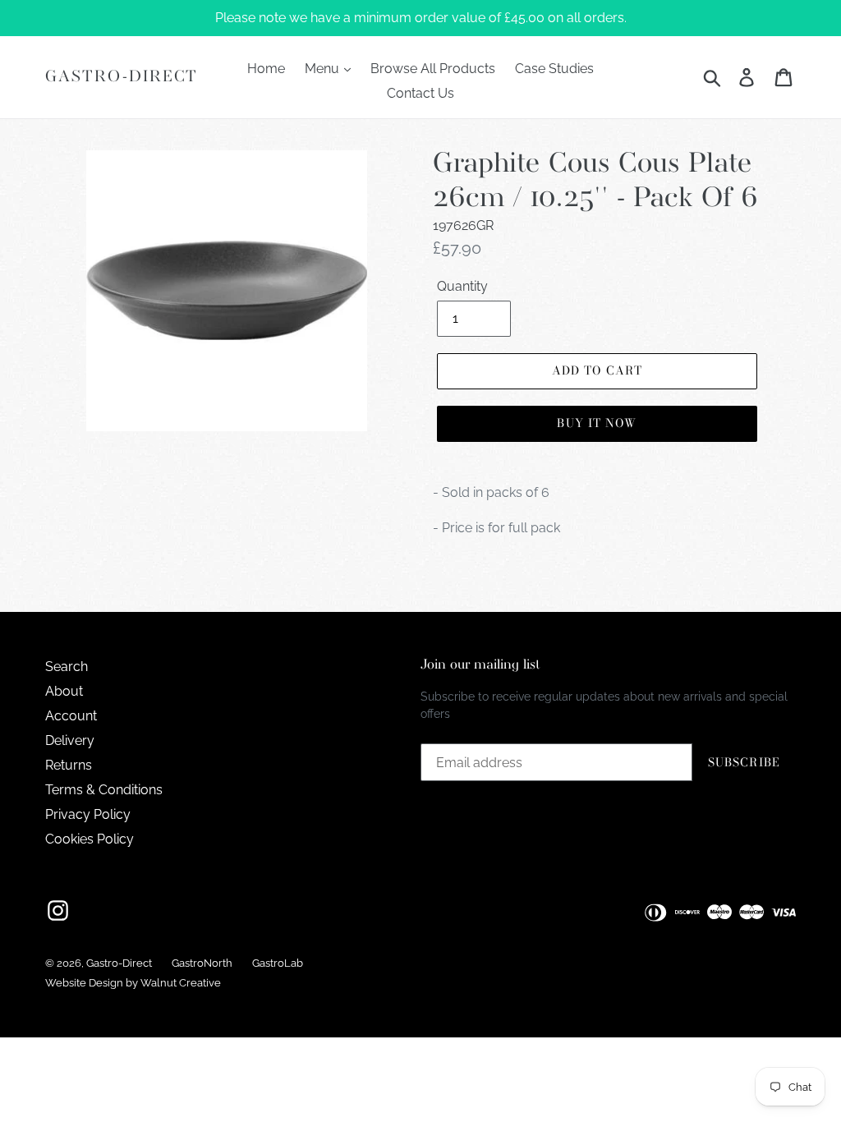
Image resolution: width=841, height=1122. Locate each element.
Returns (68, 765)
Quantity (462, 286)
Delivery (69, 740)
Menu (323, 68)
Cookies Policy (89, 839)
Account (71, 716)
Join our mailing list (480, 665)
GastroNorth (202, 963)
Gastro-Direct (121, 76)
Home (266, 68)
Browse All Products (432, 68)
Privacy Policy (88, 814)
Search (66, 666)
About (64, 691)
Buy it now (596, 423)
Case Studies (554, 68)
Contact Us (420, 93)
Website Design (84, 983)
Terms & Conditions (104, 790)
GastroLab (277, 963)
